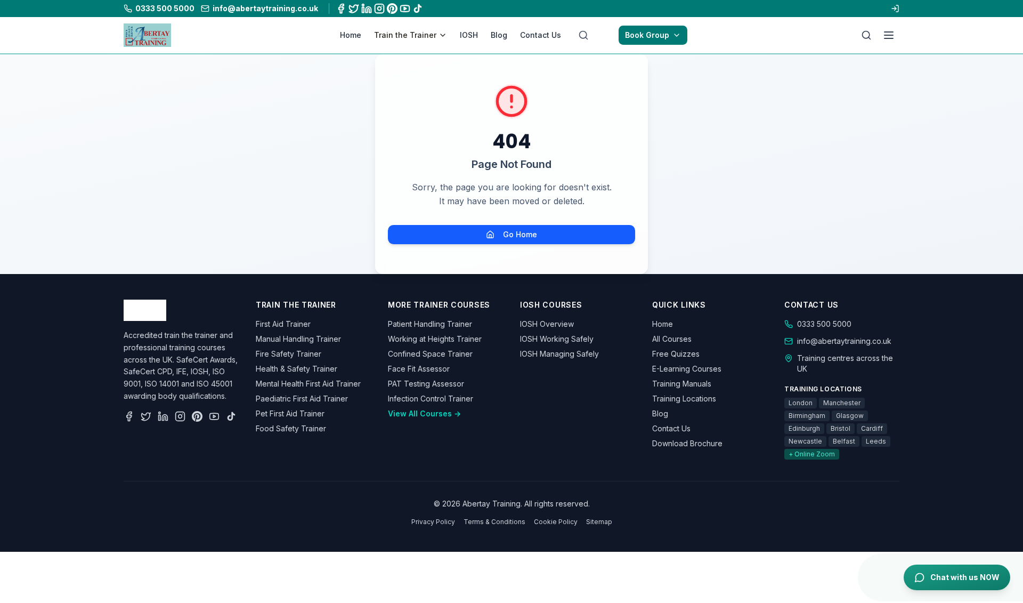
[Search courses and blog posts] (583, 35)
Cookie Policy (556, 522)
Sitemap (599, 522)
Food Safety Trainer (291, 428)
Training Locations (684, 398)
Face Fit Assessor (419, 368)
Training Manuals (681, 383)
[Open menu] (888, 35)
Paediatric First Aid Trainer (302, 398)
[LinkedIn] (366, 8)
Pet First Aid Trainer (290, 413)
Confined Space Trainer (430, 353)
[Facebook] (341, 8)
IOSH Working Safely (557, 338)
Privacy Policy (433, 522)
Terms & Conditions (494, 522)
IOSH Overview (547, 323)
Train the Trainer (405, 34)
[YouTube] (405, 8)
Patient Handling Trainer (430, 323)
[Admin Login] (895, 8)
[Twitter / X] (353, 8)
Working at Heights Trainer (435, 338)
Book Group (647, 34)
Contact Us (540, 34)
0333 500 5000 (824, 323)
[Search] (866, 35)
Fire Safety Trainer (288, 353)
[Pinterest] (392, 8)
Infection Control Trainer (430, 398)
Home (350, 34)
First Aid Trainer (283, 323)
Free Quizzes (676, 353)
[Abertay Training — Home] (147, 35)
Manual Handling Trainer (298, 338)
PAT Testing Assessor (426, 383)
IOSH (469, 34)
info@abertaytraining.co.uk (844, 340)
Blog (499, 34)
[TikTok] (417, 8)
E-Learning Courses (686, 368)
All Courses (672, 338)
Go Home (520, 234)
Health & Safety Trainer (296, 368)
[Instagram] (379, 8)
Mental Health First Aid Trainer (308, 383)
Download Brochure (687, 443)
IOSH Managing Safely (559, 353)
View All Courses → (424, 413)
